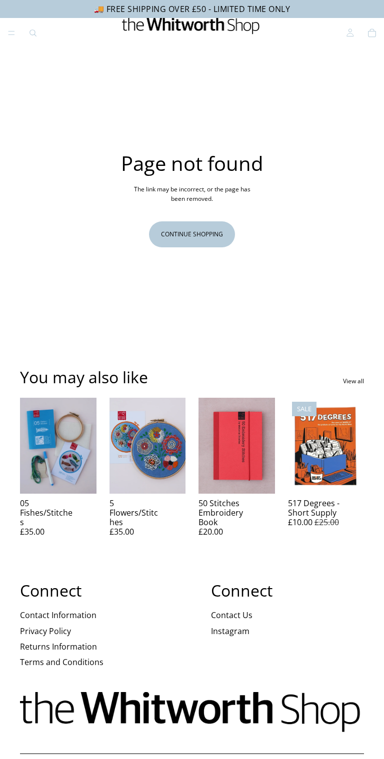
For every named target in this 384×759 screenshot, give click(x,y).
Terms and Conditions (62, 662)
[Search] (33, 33)
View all (353, 381)
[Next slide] (85, 446)
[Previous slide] (31, 446)
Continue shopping (192, 234)
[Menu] (11, 32)
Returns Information (58, 646)
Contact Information (58, 615)
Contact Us (231, 615)
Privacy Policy (45, 631)
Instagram (230, 631)
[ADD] (81, 478)
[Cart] (372, 33)
